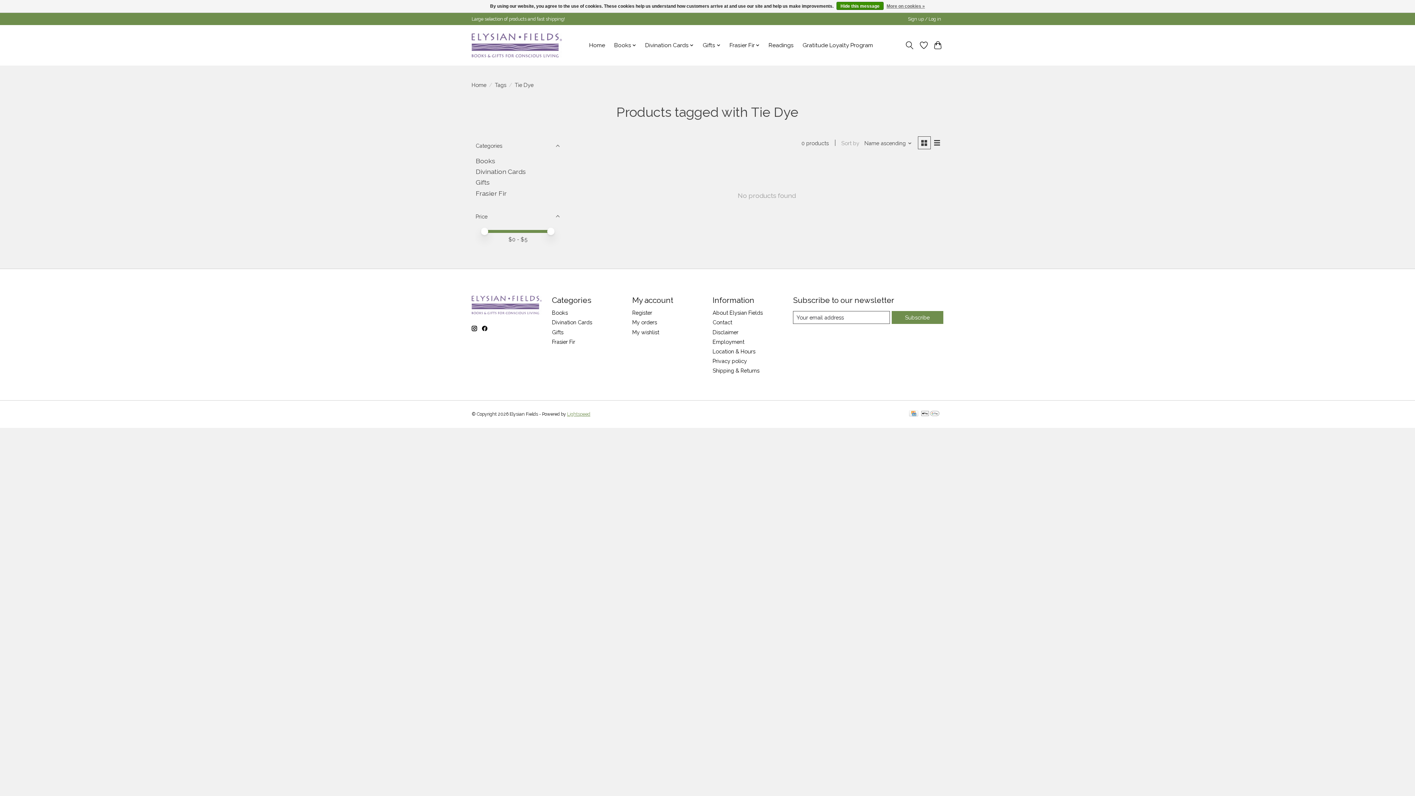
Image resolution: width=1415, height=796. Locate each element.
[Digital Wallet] (930, 414)
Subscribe (917, 317)
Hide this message (860, 6)
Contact (722, 322)
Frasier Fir (491, 193)
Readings (781, 45)
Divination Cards (501, 171)
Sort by (850, 143)
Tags (500, 85)
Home (597, 45)
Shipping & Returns (736, 370)
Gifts (483, 182)
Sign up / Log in (924, 19)
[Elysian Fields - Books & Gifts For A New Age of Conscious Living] (517, 45)
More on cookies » (906, 6)
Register (642, 313)
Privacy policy (730, 361)
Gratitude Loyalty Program (838, 45)
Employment (728, 342)
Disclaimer (725, 332)
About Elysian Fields (738, 313)
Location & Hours (734, 351)
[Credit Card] (913, 414)
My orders (644, 322)
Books (485, 161)
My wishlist (645, 332)
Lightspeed (578, 414)
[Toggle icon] (909, 45)
